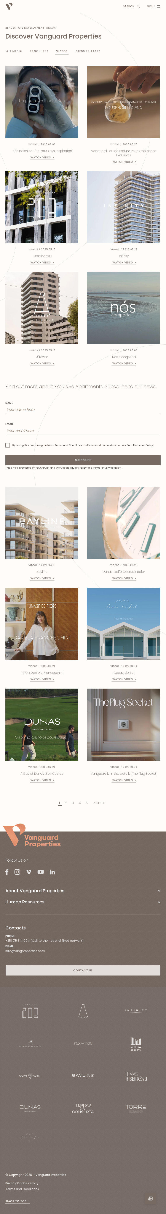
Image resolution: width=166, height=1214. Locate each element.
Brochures (39, 51)
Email (9, 424)
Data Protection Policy (140, 445)
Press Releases (88, 51)
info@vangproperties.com (25, 951)
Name (9, 403)
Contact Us (83, 970)
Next (97, 803)
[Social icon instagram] (17, 871)
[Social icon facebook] (6, 872)
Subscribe (83, 460)
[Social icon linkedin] (52, 872)
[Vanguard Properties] (32, 835)
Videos (62, 51)
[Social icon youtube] (40, 872)
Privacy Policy (78, 467)
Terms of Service (103, 467)
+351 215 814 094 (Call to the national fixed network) (44, 940)
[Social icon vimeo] (28, 872)
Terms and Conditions (68, 445)
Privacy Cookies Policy (21, 1183)
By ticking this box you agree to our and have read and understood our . (82, 445)
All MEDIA (14, 51)
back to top (16, 1201)
